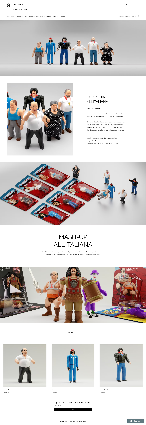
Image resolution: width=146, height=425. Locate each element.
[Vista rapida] (24, 365)
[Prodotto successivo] (145, 366)
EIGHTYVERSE (17, 4)
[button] (138, 16)
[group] (73, 369)
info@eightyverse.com (124, 16)
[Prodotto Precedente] (1, 366)
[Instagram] (133, 16)
